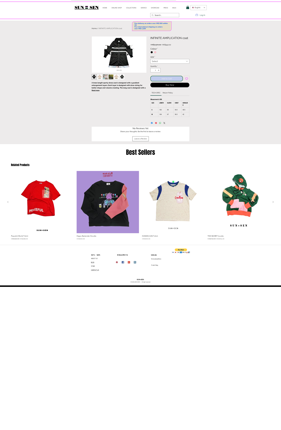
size (152, 57)
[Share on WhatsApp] (160, 123)
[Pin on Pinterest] (156, 123)
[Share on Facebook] (151, 123)
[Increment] (158, 70)
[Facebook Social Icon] (123, 262)
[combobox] (169, 61)
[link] (156, 93)
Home (94, 28)
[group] (140, 205)
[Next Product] (273, 202)
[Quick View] (42, 202)
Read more (95, 90)
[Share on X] (164, 123)
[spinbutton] (155, 70)
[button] (131, 7)
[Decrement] (152, 70)
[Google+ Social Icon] (129, 262)
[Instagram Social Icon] (135, 262)
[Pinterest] (117, 262)
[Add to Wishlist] (186, 78)
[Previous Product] (8, 202)
